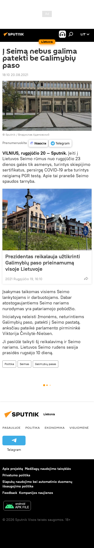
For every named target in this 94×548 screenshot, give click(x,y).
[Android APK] (17, 506)
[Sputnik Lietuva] (14, 36)
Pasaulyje (11, 427)
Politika (9, 364)
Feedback (9, 493)
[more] (86, 278)
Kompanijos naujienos (36, 493)
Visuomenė (79, 427)
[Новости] (38, 143)
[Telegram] (60, 143)
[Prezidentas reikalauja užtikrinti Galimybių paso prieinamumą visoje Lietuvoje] (47, 219)
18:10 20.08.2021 (15, 75)
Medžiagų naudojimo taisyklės (48, 468)
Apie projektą (12, 468)
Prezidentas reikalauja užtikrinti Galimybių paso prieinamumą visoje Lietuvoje (42, 262)
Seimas (24, 364)
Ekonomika (55, 427)
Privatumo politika (16, 475)
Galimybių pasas (45, 364)
